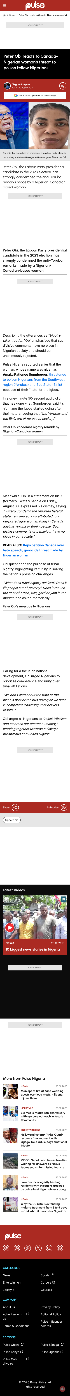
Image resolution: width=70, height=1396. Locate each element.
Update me (11, 819)
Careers (46, 1282)
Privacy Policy (50, 1307)
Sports (45, 1275)
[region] (35, 961)
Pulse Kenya (11, 1352)
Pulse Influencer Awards (51, 1324)
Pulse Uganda (50, 1352)
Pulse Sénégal (50, 1344)
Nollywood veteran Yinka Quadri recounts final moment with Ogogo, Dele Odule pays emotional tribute (44, 1140)
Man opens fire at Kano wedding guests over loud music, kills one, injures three (42, 1094)
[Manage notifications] (62, 1389)
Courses (46, 1290)
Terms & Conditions (16, 1326)
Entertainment (31, 1130)
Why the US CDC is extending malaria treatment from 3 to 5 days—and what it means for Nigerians (44, 1207)
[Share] (62, 85)
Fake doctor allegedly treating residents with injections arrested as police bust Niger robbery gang (43, 1185)
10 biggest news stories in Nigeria (33, 949)
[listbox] (35, 961)
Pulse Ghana (11, 1344)
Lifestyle (27, 1108)
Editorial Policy (51, 1314)
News (12, 15)
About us (9, 1307)
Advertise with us (12, 1316)
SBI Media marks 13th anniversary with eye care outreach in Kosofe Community (43, 1116)
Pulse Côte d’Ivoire (10, 1361)
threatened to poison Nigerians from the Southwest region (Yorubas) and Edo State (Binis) (34, 380)
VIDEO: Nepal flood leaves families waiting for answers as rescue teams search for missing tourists (44, 1163)
